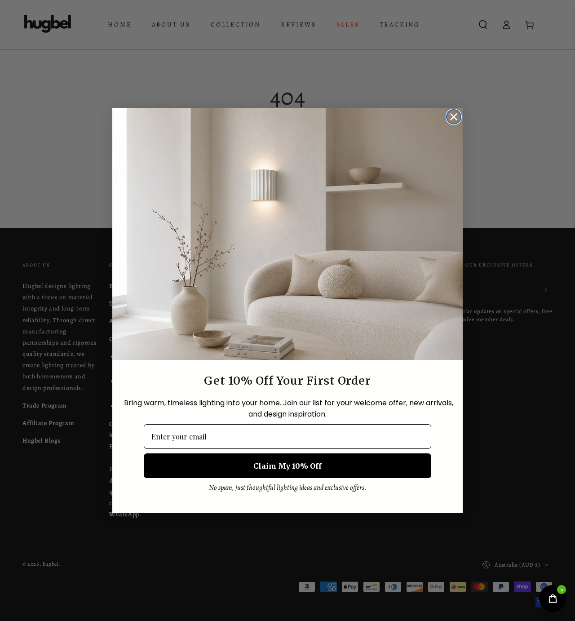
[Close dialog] (454, 117)
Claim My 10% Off (287, 465)
